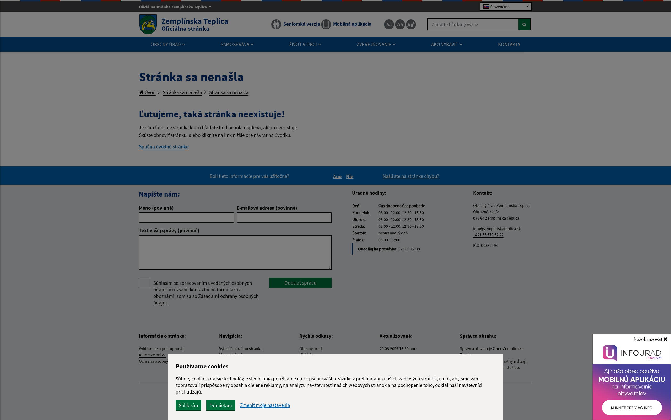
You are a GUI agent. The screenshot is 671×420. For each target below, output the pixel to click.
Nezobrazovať (648, 339)
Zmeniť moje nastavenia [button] (265, 405)
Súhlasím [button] (188, 405)
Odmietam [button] (220, 405)
